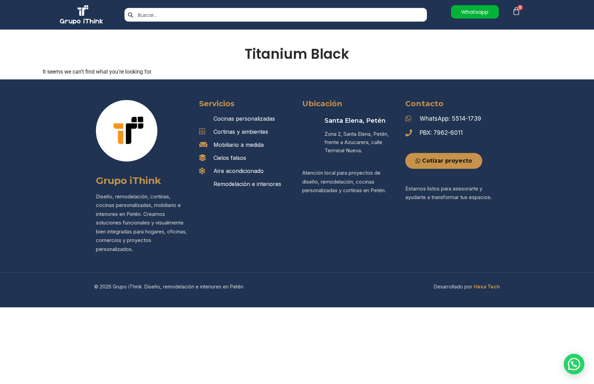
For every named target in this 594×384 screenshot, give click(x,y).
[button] (574, 364)
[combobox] (275, 15)
